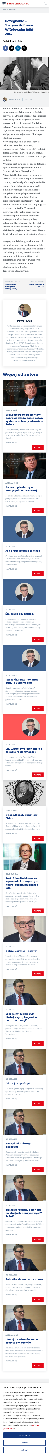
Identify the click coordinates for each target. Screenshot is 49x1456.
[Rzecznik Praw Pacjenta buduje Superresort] (24, 658)
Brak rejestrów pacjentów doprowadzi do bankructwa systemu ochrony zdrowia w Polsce (24, 419)
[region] (24, 1419)
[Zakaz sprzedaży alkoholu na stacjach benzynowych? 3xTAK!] (24, 1188)
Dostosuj (24, 1442)
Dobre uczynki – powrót (21, 951)
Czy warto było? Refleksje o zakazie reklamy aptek (23, 750)
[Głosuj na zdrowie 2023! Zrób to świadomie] (24, 1318)
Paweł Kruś (14, 99)
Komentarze (9, 10)
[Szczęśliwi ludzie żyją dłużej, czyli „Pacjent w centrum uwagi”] (24, 992)
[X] (11, 48)
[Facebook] (5, 48)
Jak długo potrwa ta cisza (22, 550)
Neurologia (11, 874)
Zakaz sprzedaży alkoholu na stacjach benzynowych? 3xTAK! (23, 1213)
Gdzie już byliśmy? (17, 1083)
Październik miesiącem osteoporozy (11, 287)
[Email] (24, 48)
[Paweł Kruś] (5, 99)
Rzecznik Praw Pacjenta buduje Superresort (21, 681)
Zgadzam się (24, 1435)
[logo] (18, 3)
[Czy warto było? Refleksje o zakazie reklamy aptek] (24, 727)
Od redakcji (11, 546)
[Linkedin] (18, 48)
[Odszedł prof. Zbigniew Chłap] (24, 793)
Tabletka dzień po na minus (24, 1279)
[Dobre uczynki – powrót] (24, 929)
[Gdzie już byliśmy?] (24, 1062)
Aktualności (12, 410)
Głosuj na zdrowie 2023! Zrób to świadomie (21, 1341)
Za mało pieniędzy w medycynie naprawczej (21, 489)
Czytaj (37, 447)
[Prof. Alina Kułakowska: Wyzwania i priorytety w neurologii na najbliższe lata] (24, 856)
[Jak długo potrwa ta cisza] (24, 529)
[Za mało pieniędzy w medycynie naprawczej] (24, 466)
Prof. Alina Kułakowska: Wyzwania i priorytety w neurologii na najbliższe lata (21, 883)
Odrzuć (24, 1450)
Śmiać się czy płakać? (19, 613)
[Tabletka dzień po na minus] (24, 1257)
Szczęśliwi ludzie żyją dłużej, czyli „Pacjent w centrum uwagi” (21, 1017)
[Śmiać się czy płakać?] (24, 592)
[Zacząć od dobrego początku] (24, 1122)
